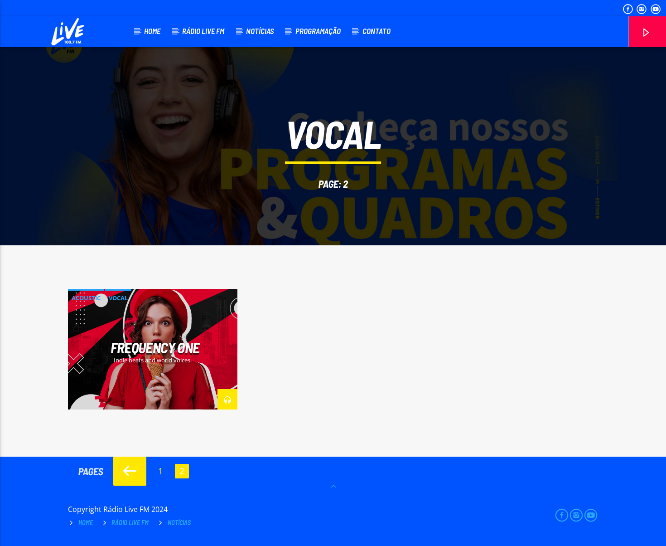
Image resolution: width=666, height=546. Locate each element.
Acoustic (86, 298)
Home (152, 30)
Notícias (260, 30)
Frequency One (155, 347)
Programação (318, 30)
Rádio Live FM (203, 30)
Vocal (118, 298)
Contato (376, 30)
